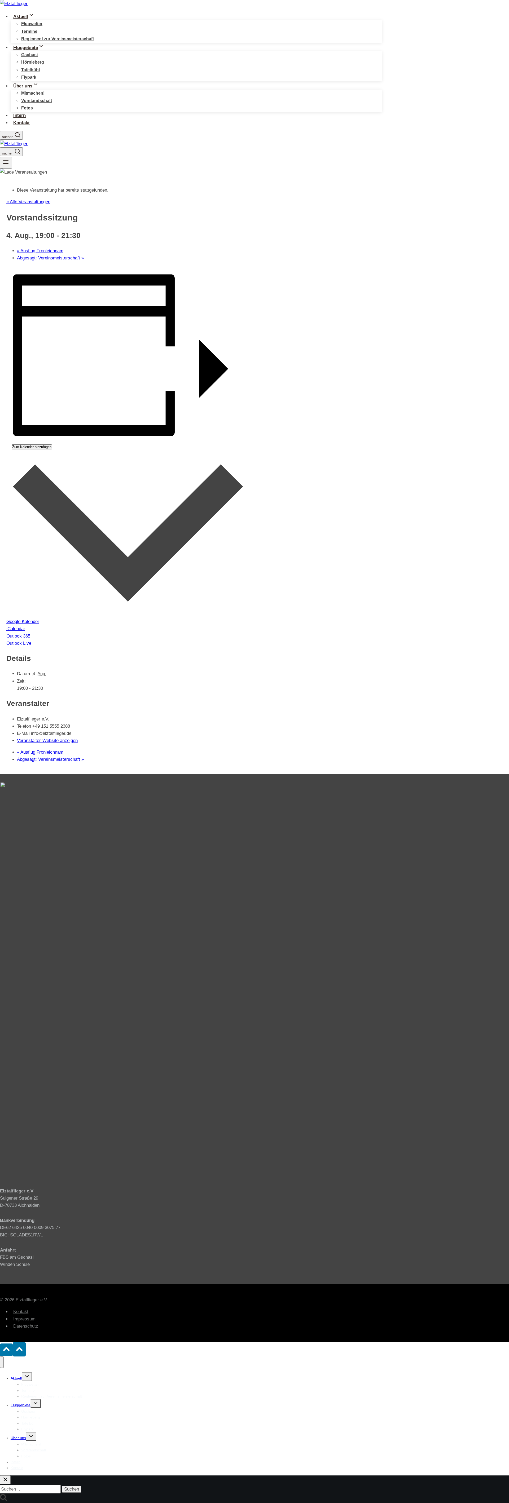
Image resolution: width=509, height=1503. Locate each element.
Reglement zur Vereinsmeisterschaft (57, 39)
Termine (29, 31)
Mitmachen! (33, 93)
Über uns (18, 1438)
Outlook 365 (18, 636)
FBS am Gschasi (17, 1257)
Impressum (24, 1318)
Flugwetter (31, 23)
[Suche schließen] (5, 1479)
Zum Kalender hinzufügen (31, 447)
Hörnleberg (32, 62)
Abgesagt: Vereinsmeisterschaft (50, 257)
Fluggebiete (20, 1405)
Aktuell (16, 1378)
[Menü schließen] (2, 1362)
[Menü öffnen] (6, 163)
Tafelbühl (30, 70)
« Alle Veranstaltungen (28, 201)
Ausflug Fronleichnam (40, 250)
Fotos (27, 108)
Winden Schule (15, 1264)
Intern (19, 115)
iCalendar (15, 628)
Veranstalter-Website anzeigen (47, 740)
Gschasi (29, 54)
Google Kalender (22, 621)
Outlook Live (18, 643)
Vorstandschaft (36, 100)
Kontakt (21, 122)
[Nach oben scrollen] (6, 1349)
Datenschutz (25, 1326)
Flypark (28, 77)
